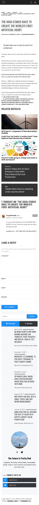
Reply (35, 215)
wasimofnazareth (28, 34)
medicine (12, 102)
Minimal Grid (12, 501)
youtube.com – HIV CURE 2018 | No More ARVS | (21, 231)
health (27, 100)
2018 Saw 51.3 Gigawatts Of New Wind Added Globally (19, 132)
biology (31, 99)
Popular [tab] (11, 324)
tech (16, 104)
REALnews (25, 102)
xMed (27, 104)
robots (30, 102)
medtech (18, 102)
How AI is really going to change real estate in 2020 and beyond (19, 159)
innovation (5, 102)
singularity (11, 104)
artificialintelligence (12, 99)
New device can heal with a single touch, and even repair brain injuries (25, 399)
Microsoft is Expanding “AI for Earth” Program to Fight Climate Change (25, 359)
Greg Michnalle (11, 215)
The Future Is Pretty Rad (11, 97)
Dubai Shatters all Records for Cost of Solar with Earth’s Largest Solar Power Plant (25, 416)
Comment (5, 256)
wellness (22, 104)
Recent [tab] (30, 324)
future (22, 100)
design (9, 100)
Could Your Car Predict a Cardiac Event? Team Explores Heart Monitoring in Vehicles (19, 137)
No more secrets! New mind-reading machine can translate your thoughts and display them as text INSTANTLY (25, 336)
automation (24, 99)
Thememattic (25, 501)
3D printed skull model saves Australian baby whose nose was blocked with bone (24, 380)
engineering (16, 100)
